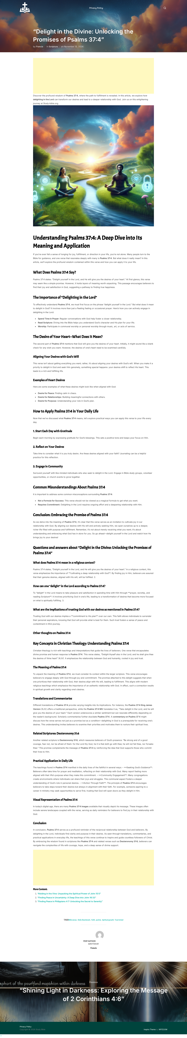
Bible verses (72, 920)
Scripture (53, 46)
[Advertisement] (93, 76)
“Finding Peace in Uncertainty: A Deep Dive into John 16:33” (66, 897)
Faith (93, 920)
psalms (98, 920)
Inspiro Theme (150, 1029)
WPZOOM (163, 1029)
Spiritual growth (108, 920)
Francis (39, 46)
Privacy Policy (96, 8)
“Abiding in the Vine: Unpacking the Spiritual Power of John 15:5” (69, 893)
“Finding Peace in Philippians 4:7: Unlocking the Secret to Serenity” (70, 901)
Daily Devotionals (84, 920)
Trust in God (119, 920)
